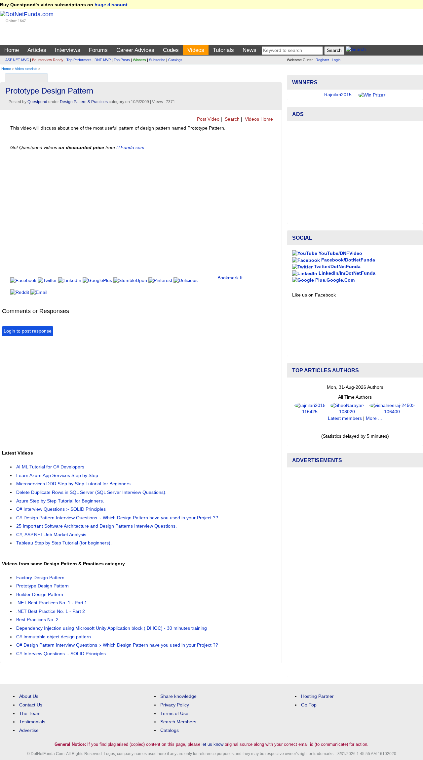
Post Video (207, 119)
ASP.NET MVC (17, 60)
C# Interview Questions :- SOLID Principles (61, 509)
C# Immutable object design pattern (53, 636)
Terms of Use (174, 713)
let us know (212, 744)
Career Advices (135, 50)
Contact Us (30, 704)
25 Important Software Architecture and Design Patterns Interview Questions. (96, 526)
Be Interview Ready (47, 60)
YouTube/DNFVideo (339, 253)
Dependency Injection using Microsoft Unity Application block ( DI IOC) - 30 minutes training (111, 628)
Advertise (29, 730)
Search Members (178, 721)
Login (336, 60)
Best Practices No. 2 (37, 619)
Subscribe (157, 60)
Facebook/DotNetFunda (347, 260)
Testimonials (32, 721)
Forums (98, 50)
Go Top (309, 704)
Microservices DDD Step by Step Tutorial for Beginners (73, 483)
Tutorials (223, 50)
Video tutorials (26, 69)
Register (322, 60)
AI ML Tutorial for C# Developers (50, 466)
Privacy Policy (174, 704)
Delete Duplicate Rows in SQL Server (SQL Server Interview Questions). (91, 492)
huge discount (111, 4)
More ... (374, 418)
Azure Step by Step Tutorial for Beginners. (60, 501)
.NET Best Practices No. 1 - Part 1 (51, 602)
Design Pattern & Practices (84, 102)
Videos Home (258, 119)
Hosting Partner (317, 696)
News (249, 50)
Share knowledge (178, 696)
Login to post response (28, 331)
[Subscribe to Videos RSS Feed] (276, 76)
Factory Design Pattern (40, 577)
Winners (139, 60)
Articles (36, 50)
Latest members (345, 418)
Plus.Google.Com (334, 280)
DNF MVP (103, 60)
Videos (195, 50)
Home (11, 50)
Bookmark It (230, 277)
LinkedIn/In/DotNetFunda (346, 273)
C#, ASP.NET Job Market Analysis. (52, 534)
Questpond (37, 102)
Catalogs (175, 60)
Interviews (67, 50)
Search (231, 119)
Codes (171, 50)
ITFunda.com (130, 147)
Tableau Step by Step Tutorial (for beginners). (64, 542)
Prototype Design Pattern (42, 585)
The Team (30, 713)
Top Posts (122, 60)
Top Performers (79, 60)
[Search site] (356, 50)
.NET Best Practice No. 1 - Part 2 (50, 611)
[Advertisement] (122, 392)
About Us (28, 696)
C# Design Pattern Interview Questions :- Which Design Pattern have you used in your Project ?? (117, 517)
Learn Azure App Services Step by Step (57, 475)
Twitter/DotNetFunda (337, 266)
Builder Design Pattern (39, 594)
